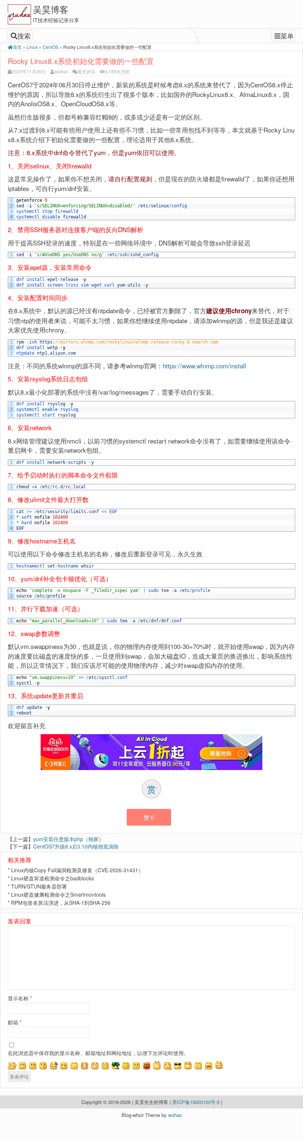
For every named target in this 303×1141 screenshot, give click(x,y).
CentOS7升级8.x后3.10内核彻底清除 (76, 846)
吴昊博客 (50, 9)
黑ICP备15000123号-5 (196, 1101)
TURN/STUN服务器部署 (39, 886)
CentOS (50, 47)
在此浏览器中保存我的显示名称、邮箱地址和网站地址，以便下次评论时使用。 (98, 1053)
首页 (17, 47)
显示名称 (20, 998)
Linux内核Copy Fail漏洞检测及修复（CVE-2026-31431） (77, 870)
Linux (32, 47)
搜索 (24, 35)
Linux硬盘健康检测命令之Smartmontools (58, 894)
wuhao (61, 71)
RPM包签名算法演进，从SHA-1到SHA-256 (60, 902)
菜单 (287, 35)
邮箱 (14, 1022)
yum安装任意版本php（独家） (68, 839)
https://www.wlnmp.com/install (204, 365)
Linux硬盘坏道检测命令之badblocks (52, 878)
